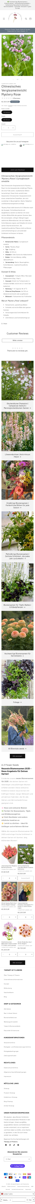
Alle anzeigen (17, 756)
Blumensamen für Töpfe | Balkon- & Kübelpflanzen (17, 606)
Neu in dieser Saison (10, 1013)
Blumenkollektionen (10, 1017)
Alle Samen (7, 1009)
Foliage (16, 702)
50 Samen (8, 112)
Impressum (7, 1076)
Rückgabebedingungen (11, 1051)
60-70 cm (8, 120)
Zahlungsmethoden (10, 1055)
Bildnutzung (8, 988)
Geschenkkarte (9, 992)
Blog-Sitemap (8, 1101)
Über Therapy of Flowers (12, 975)
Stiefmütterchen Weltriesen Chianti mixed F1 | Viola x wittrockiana (9, 943)
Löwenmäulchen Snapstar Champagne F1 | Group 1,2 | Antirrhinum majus (25, 905)
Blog (5, 997)
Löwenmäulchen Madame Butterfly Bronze (9, 866)
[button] (4, 19)
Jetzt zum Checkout (17, 170)
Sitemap (6, 1088)
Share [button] (5, 323)
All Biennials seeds (16, 748)
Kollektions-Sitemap (10, 1097)
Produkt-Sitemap (9, 1093)
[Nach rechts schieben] (22, 79)
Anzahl (3, 124)
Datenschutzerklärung (23, 1186)
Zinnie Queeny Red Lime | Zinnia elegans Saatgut (9, 903)
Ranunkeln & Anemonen (11, 1030)
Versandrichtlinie (9, 1042)
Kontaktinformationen (18, 1189)
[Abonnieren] (29, 1159)
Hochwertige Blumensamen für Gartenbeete (17, 654)
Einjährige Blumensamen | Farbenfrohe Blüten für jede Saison (17, 505)
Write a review (17, 340)
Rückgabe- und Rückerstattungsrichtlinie (17, 1047)
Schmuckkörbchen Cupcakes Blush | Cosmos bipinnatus (25, 867)
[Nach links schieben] (13, 79)
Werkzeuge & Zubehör (11, 1022)
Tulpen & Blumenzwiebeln (12, 1026)
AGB (32, 1186)
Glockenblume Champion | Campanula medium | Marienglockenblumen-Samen (16, 405)
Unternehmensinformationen (13, 979)
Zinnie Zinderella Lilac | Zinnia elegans (25, 942)
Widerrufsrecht (11, 1186)
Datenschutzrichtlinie (11, 1067)
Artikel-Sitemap (9, 1106)
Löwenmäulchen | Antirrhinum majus (17, 455)
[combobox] (17, 1194)
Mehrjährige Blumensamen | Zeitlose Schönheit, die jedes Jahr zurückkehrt (17, 556)
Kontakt (6, 984)
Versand (10, 105)
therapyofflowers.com (16, 1184)
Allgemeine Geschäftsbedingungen (15, 1072)
